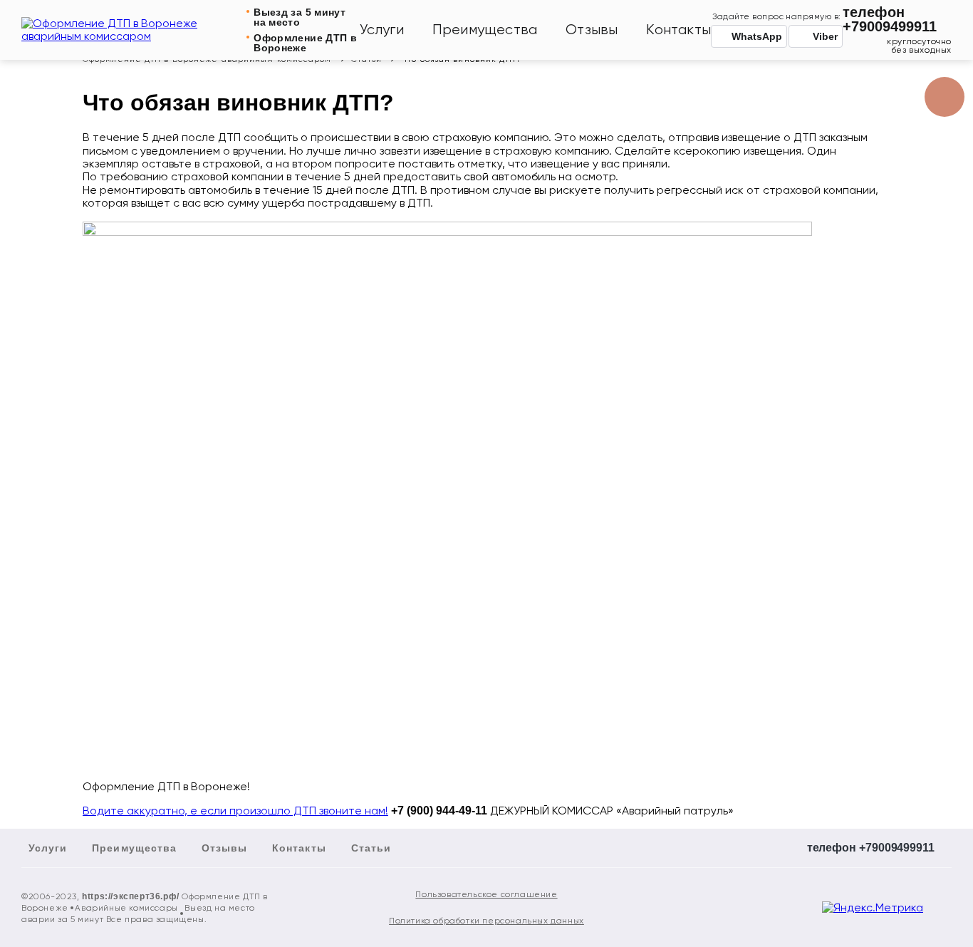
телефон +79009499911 (890, 19)
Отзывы (592, 29)
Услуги (382, 29)
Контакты (678, 29)
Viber (825, 36)
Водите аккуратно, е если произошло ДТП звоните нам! (235, 810)
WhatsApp (757, 36)
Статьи (371, 848)
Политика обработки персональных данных (486, 921)
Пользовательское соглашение (486, 894)
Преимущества (484, 29)
